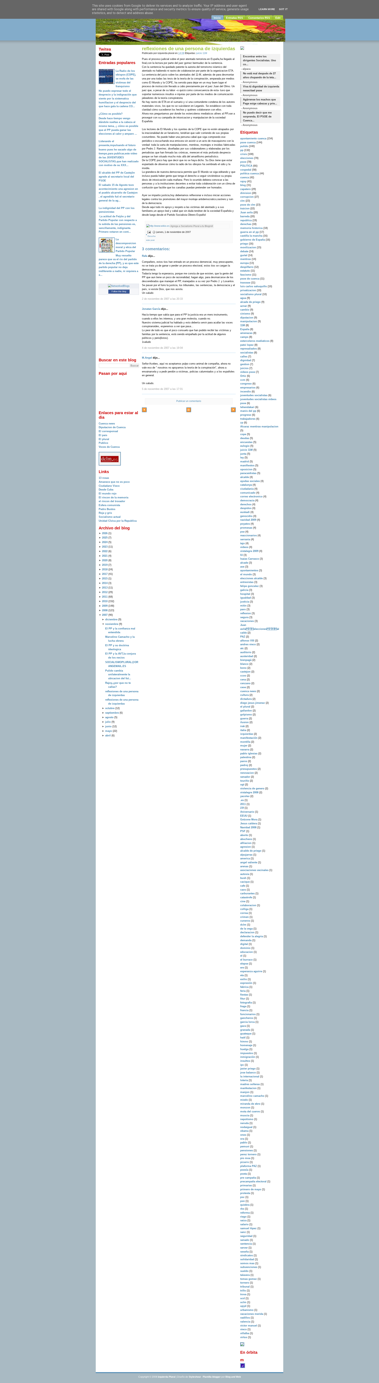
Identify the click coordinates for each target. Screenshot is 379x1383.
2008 (105, 610)
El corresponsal (108, 431)
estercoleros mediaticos (255, 340)
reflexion (246, 613)
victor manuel (249, 1325)
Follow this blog (119, 291)
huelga (244, 1049)
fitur (243, 998)
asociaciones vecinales (254, 870)
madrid (245, 461)
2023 (105, 546)
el (241, 955)
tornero (245, 1282)
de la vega (246, 928)
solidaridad (247, 1259)
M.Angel (147, 357)
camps (244, 336)
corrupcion (247, 196)
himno (244, 1041)
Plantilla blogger (212, 1376)
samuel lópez (248, 1228)
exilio (244, 979)
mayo (108, 730)
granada (245, 1029)
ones (243, 1134)
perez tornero (248, 1154)
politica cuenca (250, 173)
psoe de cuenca (250, 278)
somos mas (247, 1263)
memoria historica (251, 228)
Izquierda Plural (166, 1376)
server (244, 1247)
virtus (244, 1337)
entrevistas (247, 582)
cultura (245, 694)
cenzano (245, 683)
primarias (246, 1185)
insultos (245, 1060)
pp (242, 150)
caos (243, 889)
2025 (105, 537)
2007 (105, 614)
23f (242, 807)
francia (244, 1010)
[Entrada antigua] (233, 410)
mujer (244, 745)
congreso (246, 383)
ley (242, 457)
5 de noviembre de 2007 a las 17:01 (162, 388)
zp (242, 422)
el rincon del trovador (112, 501)
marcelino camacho (252, 1095)
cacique (245, 881)
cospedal (246, 169)
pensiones (247, 1150)
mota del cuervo (250, 1111)
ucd (243, 1298)
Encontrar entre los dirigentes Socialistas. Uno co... (259, 60)
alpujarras (246, 854)
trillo (243, 1290)
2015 (105, 578)
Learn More (267, 9)
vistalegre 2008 (249, 792)
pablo (244, 1142)
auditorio (246, 652)
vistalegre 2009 (249, 551)
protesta (245, 1193)
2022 (105, 551)
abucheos (246, 839)
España (245, 329)
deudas (245, 438)
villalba (245, 1333)
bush (243, 878)
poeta (244, 1173)
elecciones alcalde (252, 578)
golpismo (246, 714)
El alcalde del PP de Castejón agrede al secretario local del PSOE (117, 176)
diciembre (111, 619)
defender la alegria (252, 936)
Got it (283, 9)
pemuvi (245, 1146)
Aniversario (247, 811)
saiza (243, 1220)
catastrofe (246, 897)
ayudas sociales (250, 481)
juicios (244, 368)
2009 (105, 605)
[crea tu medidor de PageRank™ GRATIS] (242, 1345)
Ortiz (243, 375)
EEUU (244, 815)
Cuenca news (107, 423)
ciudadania (247, 488)
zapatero (245, 189)
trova (243, 1294)
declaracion (247, 932)
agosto (109, 717)
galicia (244, 590)
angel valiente (249, 862)
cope (243, 434)
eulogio (245, 445)
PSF (243, 831)
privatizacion (248, 290)
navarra (245, 749)
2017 (105, 573)
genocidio (246, 516)
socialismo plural (251, 294)
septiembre (112, 712)
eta (242, 975)
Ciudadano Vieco (109, 485)
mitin (243, 605)
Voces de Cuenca (109, 446)
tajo (243, 543)
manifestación (249, 737)
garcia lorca (247, 1021)
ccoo (243, 675)
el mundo (246, 574)
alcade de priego (250, 301)
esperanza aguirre (251, 971)
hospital (245, 593)
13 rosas (104, 477)
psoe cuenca (248, 142)
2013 (105, 587)
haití (243, 1037)
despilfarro (247, 266)
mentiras (246, 259)
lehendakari (247, 407)
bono (243, 667)
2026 (105, 533)
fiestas (244, 994)
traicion (245, 208)
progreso (246, 414)
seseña (245, 1251)
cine (243, 901)
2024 (105, 542)
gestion (245, 364)
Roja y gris (105, 512)
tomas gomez (249, 1278)
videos (244, 547)
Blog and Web (233, 1376)
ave (242, 566)
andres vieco (248, 644)
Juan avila (246, 212)
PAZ (243, 636)
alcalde (245, 477)
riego (243, 1216)
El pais (103, 435)
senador (245, 776)
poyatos (245, 523)
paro (243, 609)
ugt (242, 784)
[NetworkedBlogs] (119, 285)
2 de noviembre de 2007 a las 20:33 (162, 298)
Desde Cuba (106, 489)
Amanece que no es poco (114, 481)
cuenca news (248, 691)
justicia (245, 601)
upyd (243, 1306)
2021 (105, 555)
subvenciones (249, 1267)
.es (242, 800)
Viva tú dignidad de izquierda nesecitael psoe (261, 88)
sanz (243, 1232)
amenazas (246, 333)
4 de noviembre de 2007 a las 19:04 (162, 347)
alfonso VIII (247, 640)
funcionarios (248, 1014)
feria (243, 990)
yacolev (245, 796)
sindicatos (247, 1255)
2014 (105, 583)
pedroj (244, 765)
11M (243, 325)
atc (242, 648)
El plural (104, 439)
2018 (105, 569)
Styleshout (195, 1376)
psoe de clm (248, 204)
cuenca (245, 177)
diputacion (247, 317)
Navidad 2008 (248, 827)
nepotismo (247, 1119)
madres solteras (250, 1084)
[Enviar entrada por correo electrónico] (148, 232)
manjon (245, 1092)
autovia (245, 874)
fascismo (246, 274)
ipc (242, 1064)
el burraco (246, 959)
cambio (245, 309)
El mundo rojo (107, 493)
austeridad (247, 656)
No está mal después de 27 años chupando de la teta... (259, 75)
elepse (244, 963)
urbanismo (247, 1309)
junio (108, 726)
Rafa (144, 255)
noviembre (111, 624)
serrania (245, 539)
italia (243, 730)
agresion (246, 846)
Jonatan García (151, 308)
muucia (245, 1115)
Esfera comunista (109, 505)
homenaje (246, 1045)
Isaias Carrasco (250, 558)
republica (246, 220)
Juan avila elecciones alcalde (259, 628)
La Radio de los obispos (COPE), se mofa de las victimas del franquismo (126, 78)
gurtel (244, 255)
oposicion (246, 469)
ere (242, 967)
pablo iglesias (249, 753)
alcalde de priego (251, 850)
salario (244, 1224)
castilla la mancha (251, 235)
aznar (244, 305)
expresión (246, 983)
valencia (245, 1321)
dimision (246, 193)
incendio (246, 391)
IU (242, 555)
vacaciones (247, 621)
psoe (243, 161)
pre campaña (248, 1177)
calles (244, 356)
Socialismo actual (110, 516)
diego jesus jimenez (253, 702)
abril (108, 735)
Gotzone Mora (249, 819)
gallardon (246, 710)
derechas (246, 224)
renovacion (247, 772)
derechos (246, 504)
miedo (244, 1099)
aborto (244, 835)
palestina (246, 757)
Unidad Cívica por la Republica (118, 520)
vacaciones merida (252, 1313)
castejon (245, 671)
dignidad (246, 360)
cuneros (245, 920)
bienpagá (246, 659)
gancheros (247, 1017)
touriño (245, 780)
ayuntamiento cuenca (253, 138)
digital (244, 944)
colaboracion (248, 905)
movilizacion (248, 247)
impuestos (247, 1053)
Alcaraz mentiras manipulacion (259, 426)
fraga (243, 1006)
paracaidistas (248, 473)
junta (243, 453)
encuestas (246, 442)
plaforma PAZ (249, 1166)
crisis (244, 154)
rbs (242, 1208)
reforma (245, 1212)
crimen (245, 916)
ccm (243, 379)
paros (244, 761)
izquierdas (247, 733)
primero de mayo (251, 1189)
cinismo (245, 313)
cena (243, 679)
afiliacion (246, 843)
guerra (244, 718)
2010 (105, 601)
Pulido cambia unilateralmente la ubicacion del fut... (118, 674)
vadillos (245, 1317)
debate (244, 251)
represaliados (249, 348)
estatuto (245, 270)
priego (244, 243)
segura (244, 617)
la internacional (250, 1076)
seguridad (246, 1236)
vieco (244, 1329)
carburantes (247, 893)
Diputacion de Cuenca (112, 427)
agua (243, 298)
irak (243, 726)
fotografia (246, 1002)
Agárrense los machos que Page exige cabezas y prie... (260, 101)
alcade (244, 562)
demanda (246, 940)
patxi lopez (247, 344)
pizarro (245, 1162)
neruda (245, 1123)
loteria (244, 1080)
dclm (243, 924)
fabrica (244, 986)
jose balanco (248, 1072)
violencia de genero (252, 788)
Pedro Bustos (107, 509)
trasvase (245, 282)
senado (245, 1239)
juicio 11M (201, 53)
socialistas (247, 352)
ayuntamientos (249, 570)
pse (242, 531)
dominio (245, 948)
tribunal (245, 1286)
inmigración (248, 1056)
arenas (244, 866)
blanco (244, 663)
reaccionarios (249, 535)
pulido (244, 146)
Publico (103, 442)
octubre (109, 708)
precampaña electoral (253, 1181)
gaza (243, 1025)
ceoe (243, 687)
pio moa (245, 1158)
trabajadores (248, 418)
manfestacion (248, 1088)
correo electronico (251, 496)
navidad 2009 (248, 519)
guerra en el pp (250, 231)
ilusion (245, 722)
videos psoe (248, 371)
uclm (243, 1302)
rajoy (243, 181)
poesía (244, 1169)
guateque (246, 1033)
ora (242, 1138)
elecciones (247, 158)
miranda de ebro (250, 1103)
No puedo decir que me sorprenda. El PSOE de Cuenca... (257, 116)
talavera (245, 1274)
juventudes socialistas (254, 395)
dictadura (246, 698)
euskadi (245, 512)
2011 (105, 596)
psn (243, 1201)
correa (244, 913)
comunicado (248, 492)
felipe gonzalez (250, 586)
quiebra (245, 1204)
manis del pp (248, 410)
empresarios (248, 387)
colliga (244, 909)
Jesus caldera (249, 823)
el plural (245, 706)
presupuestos (249, 768)
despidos (246, 508)
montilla (245, 741)
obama (244, 1130)
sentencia (246, 1243)
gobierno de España (253, 239)
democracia (247, 500)
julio (108, 721)
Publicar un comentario (188, 401)
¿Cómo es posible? (111, 113)
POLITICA (246, 165)
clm (243, 200)
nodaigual (246, 1127)
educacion (247, 951)
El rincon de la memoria (113, 497)
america (245, 858)
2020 (105, 560)
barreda (245, 216)
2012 (105, 592)
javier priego (248, 1068)
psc (242, 1197)
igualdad (246, 597)
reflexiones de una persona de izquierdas (188, 48)
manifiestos (247, 465)
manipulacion (249, 321)
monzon (245, 1107)
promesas (246, 527)
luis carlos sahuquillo (254, 286)
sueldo (244, 1271)
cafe (243, 885)
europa (245, 263)
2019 (105, 564)
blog (243, 185)
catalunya (246, 484)
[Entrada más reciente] (144, 410)
